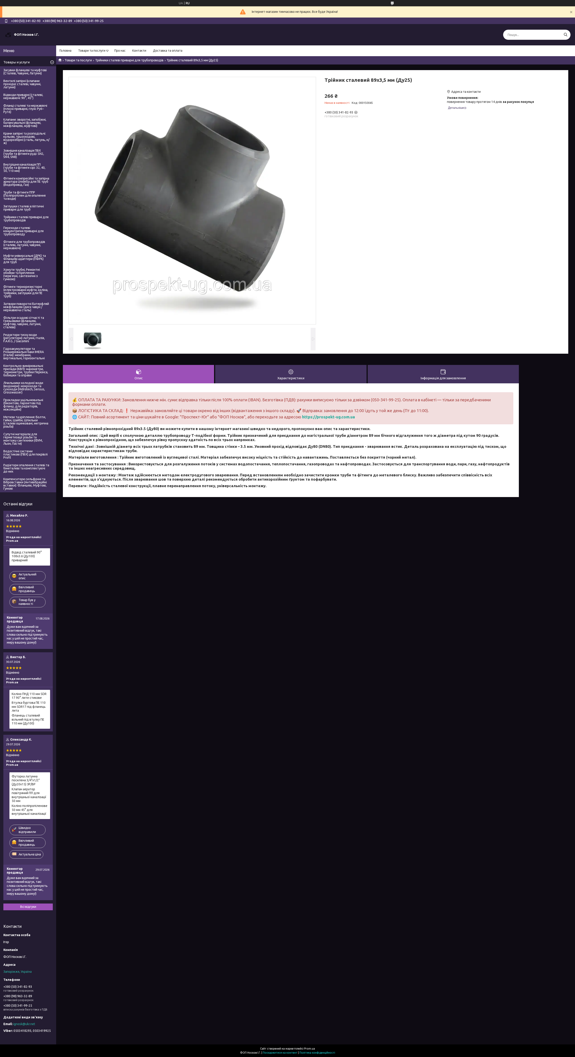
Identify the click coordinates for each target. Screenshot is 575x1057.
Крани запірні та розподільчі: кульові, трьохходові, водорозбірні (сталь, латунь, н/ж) (26, 138)
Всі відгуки (28, 906)
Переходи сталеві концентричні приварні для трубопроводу (23, 231)
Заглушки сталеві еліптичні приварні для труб (23, 207)
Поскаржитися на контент (280, 1052)
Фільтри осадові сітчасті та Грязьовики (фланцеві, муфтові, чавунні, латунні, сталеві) (23, 322)
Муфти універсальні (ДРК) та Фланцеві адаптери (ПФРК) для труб (24, 259)
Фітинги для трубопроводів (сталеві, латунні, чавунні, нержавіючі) (24, 245)
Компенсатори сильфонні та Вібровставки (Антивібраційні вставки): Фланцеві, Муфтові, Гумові (25, 483)
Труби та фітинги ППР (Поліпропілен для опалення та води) (24, 195)
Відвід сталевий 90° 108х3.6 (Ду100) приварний (27, 556)
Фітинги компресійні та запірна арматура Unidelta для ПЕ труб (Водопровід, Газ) (26, 182)
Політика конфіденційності (317, 1052)
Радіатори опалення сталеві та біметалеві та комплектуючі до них (26, 468)
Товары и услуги (16, 62)
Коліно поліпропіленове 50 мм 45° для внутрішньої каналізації (29, 809)
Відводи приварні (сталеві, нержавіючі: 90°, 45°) (23, 96)
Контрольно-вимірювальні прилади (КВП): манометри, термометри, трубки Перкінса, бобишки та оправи (25, 370)
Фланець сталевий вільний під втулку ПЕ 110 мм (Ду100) (28, 719)
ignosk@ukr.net (24, 1024)
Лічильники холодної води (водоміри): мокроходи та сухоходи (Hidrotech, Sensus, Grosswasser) (24, 387)
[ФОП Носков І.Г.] (8, 34)
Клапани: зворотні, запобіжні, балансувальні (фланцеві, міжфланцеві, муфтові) (24, 123)
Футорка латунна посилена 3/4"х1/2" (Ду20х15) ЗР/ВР (26, 780)
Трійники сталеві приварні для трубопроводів (129, 60)
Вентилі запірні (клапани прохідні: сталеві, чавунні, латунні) (22, 84)
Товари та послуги (91, 50)
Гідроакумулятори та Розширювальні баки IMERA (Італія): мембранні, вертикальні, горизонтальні (24, 353)
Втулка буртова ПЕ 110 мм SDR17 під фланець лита (29, 706)
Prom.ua (309, 1048)
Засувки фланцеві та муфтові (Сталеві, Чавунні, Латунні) (25, 71)
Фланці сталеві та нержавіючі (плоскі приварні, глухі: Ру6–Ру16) (25, 109)
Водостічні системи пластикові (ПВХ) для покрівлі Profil (25, 454)
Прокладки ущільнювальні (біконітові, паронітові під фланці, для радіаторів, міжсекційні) (23, 404)
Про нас (120, 50)
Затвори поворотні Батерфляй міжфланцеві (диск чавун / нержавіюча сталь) (26, 307)
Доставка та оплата (167, 50)
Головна (65, 50)
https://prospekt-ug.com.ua (328, 417)
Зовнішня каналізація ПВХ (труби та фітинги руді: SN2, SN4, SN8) (23, 154)
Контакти (139, 50)
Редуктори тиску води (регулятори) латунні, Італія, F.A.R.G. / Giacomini (24, 338)
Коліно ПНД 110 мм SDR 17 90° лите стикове (29, 696)
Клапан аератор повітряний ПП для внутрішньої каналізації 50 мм (29, 795)
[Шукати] (565, 35)
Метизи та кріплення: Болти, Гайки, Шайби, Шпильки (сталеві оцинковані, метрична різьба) (25, 421)
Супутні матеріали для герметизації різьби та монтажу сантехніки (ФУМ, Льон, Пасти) (23, 438)
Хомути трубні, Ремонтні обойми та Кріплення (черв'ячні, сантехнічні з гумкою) (21, 274)
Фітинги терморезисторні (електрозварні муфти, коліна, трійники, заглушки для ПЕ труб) (25, 291)
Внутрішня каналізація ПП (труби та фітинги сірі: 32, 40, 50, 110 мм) (24, 168)
